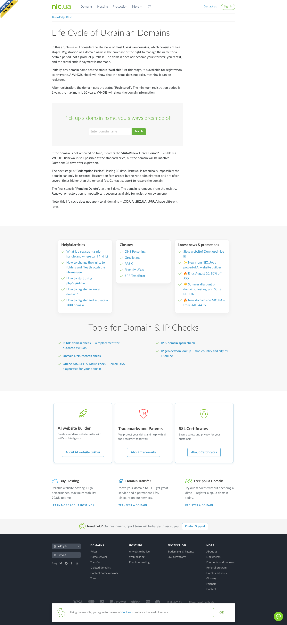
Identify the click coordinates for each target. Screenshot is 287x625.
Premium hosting (139, 562)
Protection (120, 6)
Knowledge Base (62, 17)
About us (211, 551)
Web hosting (136, 557)
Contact (211, 589)
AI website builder (140, 551)
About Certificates (204, 452)
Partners (211, 584)
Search (139, 131)
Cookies (126, 612)
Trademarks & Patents (181, 551)
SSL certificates (177, 557)
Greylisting (132, 257)
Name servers (98, 557)
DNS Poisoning (135, 251)
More (135, 6)
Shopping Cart (149, 6)
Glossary (211, 578)
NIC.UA (61, 7)
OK (221, 612)
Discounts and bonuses (220, 562)
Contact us (210, 6)
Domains (86, 6)
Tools (93, 578)
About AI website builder (83, 452)
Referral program (216, 567)
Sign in (228, 6)
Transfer (95, 562)
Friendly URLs (134, 269)
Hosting (102, 6)
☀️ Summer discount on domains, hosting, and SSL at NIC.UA (203, 289)
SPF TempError (135, 275)
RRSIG (129, 263)
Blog (55, 563)
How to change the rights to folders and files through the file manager (85, 267)
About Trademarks (143, 452)
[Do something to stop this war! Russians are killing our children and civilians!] (9, 9)
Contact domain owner (104, 573)
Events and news (216, 573)
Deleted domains (100, 567)
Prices (93, 551)
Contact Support (195, 526)
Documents (213, 557)
